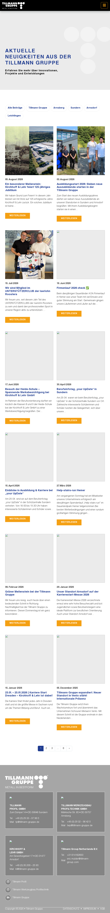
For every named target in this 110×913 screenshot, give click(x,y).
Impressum (89, 909)
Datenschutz (71, 909)
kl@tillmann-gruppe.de (27, 869)
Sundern (75, 108)
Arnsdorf (92, 108)
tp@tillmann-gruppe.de (27, 822)
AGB (102, 909)
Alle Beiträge (15, 108)
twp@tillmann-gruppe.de (80, 826)
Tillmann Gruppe (38, 108)
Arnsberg (58, 108)
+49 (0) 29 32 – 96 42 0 (79, 822)
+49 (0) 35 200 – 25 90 (26, 865)
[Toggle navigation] (104, 5)
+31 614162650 (75, 855)
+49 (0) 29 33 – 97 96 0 (27, 818)
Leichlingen (14, 116)
